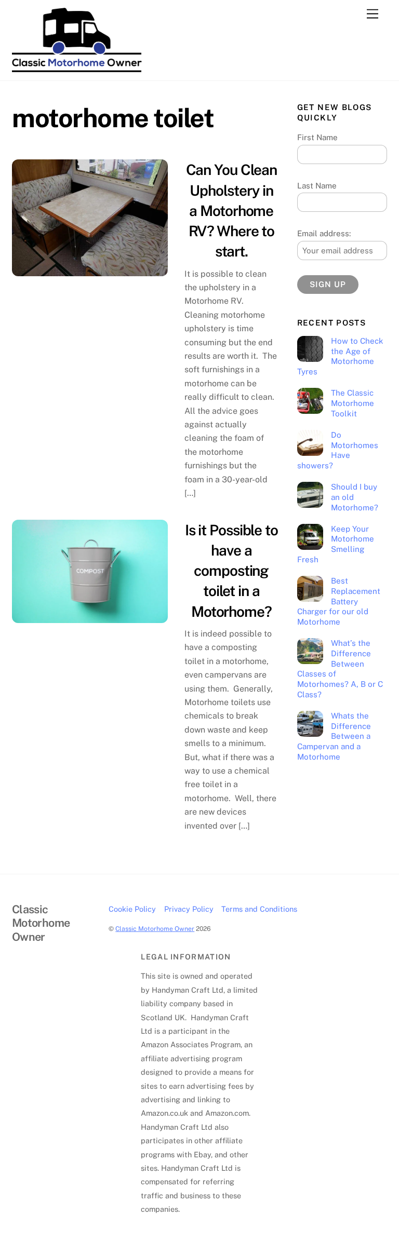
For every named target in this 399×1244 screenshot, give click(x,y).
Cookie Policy (132, 908)
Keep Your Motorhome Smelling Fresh (335, 544)
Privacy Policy (189, 908)
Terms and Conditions (259, 908)
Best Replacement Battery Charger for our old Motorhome (338, 601)
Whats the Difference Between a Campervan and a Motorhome (334, 736)
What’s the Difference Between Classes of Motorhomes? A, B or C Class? (340, 669)
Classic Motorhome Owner (154, 928)
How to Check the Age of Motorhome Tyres (340, 356)
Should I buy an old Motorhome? (354, 497)
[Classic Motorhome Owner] (77, 67)
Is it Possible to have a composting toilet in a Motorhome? (231, 570)
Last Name (317, 185)
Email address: (324, 233)
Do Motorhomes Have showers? (337, 450)
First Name (317, 137)
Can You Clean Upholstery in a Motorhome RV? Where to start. (231, 210)
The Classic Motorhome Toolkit (352, 403)
